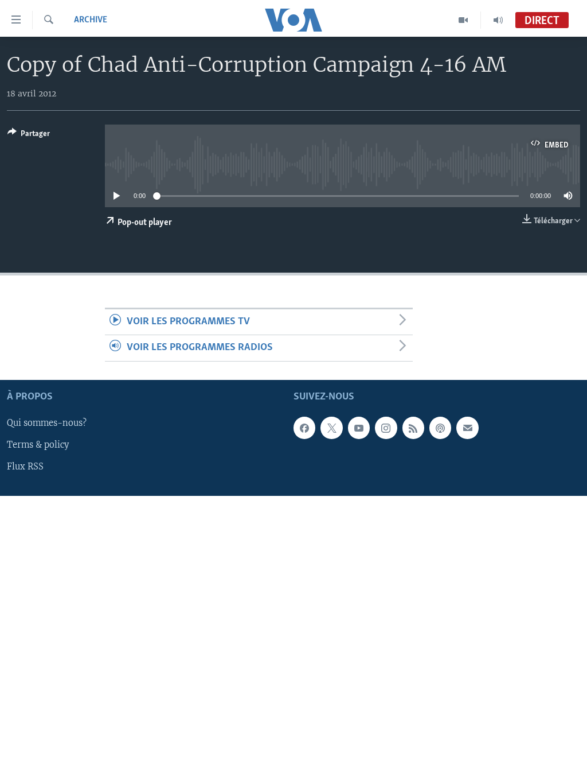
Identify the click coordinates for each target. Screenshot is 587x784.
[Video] (463, 20)
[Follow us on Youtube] (359, 427)
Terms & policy (38, 445)
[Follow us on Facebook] (304, 427)
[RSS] (413, 427)
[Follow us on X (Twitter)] (331, 427)
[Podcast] (440, 427)
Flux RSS (25, 466)
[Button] (28, 135)
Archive (90, 20)
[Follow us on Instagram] (386, 427)
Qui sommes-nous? (47, 423)
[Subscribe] (467, 427)
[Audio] (498, 20)
